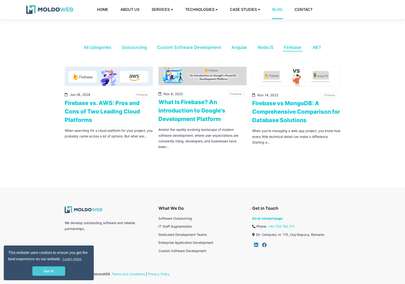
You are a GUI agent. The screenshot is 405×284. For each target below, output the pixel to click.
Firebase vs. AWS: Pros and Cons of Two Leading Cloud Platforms (102, 111)
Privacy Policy (159, 274)
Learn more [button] (72, 259)
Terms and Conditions (128, 274)
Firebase (292, 47)
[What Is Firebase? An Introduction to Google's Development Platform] (202, 76)
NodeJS (266, 47)
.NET (316, 47)
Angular (239, 47)
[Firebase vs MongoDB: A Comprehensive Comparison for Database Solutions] (296, 76)
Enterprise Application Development (185, 243)
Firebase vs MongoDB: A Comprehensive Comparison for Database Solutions (296, 112)
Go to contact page (267, 218)
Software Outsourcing (175, 218)
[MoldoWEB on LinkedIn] (256, 245)
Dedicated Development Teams (182, 235)
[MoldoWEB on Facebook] (264, 245)
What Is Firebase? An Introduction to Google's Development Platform (191, 110)
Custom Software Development (189, 47)
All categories (97, 47)
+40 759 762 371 (281, 226)
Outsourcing (134, 47)
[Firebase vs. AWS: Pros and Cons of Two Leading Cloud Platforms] (109, 76)
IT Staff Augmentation (175, 226)
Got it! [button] (49, 271)
